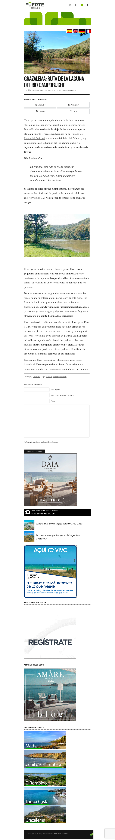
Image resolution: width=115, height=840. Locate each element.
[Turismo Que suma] (57, 571)
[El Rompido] (45, 785)
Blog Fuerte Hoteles (57, 12)
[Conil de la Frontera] (45, 766)
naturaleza (62, 376)
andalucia (49, 376)
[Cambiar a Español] (69, 31)
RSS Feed (57, 833)
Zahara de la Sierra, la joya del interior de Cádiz (59, 523)
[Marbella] (45, 748)
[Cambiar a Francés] (88, 31)
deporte (56, 376)
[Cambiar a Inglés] (75, 31)
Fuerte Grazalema (44, 134)
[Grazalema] (45, 822)
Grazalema (36, 376)
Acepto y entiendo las (42, 442)
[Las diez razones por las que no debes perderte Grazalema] (29, 541)
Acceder (65, 833)
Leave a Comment (69, 90)
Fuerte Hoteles (36, 90)
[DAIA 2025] (57, 479)
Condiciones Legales (50, 442)
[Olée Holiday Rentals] (45, 803)
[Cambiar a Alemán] (81, 31)
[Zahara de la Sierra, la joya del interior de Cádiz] (29, 530)
